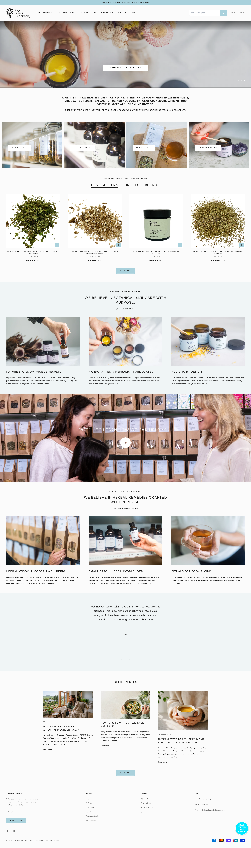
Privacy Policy (146, 812)
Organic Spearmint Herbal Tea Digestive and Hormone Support (218, 261)
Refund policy (91, 829)
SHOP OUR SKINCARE (125, 317)
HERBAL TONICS (82, 156)
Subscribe (16, 829)
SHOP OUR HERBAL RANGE (125, 517)
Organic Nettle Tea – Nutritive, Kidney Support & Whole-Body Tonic (33, 261)
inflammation (164, 743)
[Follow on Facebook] (7, 839)
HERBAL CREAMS (208, 156)
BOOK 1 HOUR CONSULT (188, 68)
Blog (134, 13)
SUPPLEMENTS (19, 156)
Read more (47, 758)
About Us (122, 13)
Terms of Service (92, 825)
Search (88, 820)
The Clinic (84, 13)
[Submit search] (223, 13)
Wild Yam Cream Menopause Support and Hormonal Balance (156, 261)
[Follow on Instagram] (14, 839)
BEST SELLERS (104, 194)
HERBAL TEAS (144, 156)
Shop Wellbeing (45, 13)
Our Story (90, 816)
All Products (146, 807)
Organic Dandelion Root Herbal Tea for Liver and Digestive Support (95, 261)
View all (125, 279)
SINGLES (132, 194)
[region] (125, 58)
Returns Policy (147, 816)
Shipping (144, 820)
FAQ (87, 807)
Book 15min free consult (222, 68)
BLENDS (152, 194)
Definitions (90, 812)
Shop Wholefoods (66, 13)
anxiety (46, 730)
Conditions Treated (103, 13)
